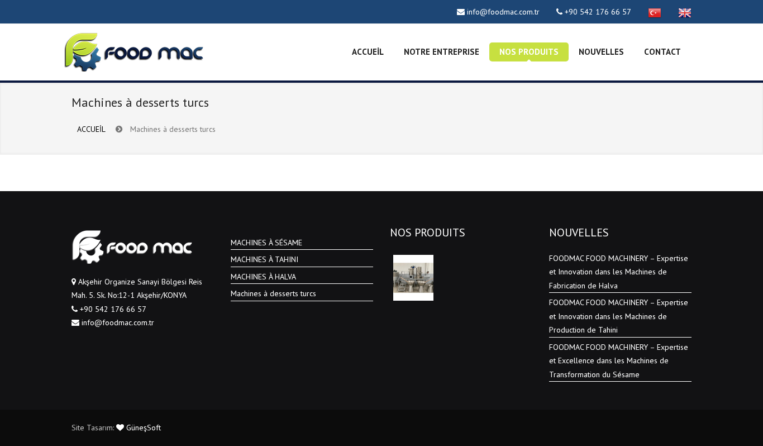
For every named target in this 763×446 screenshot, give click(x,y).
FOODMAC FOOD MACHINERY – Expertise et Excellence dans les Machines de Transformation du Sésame (618, 360)
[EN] (685, 12)
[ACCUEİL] (133, 52)
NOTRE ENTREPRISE (441, 51)
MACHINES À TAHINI (264, 259)
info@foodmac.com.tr (503, 12)
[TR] (654, 12)
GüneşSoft (142, 428)
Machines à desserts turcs (273, 293)
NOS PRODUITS (529, 51)
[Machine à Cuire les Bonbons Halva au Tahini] (413, 278)
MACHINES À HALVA (263, 277)
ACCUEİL (368, 51)
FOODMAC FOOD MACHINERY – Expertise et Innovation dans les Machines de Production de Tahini (618, 316)
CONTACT (662, 51)
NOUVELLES (601, 51)
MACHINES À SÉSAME (266, 243)
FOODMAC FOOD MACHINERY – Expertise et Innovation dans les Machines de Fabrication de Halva (618, 272)
